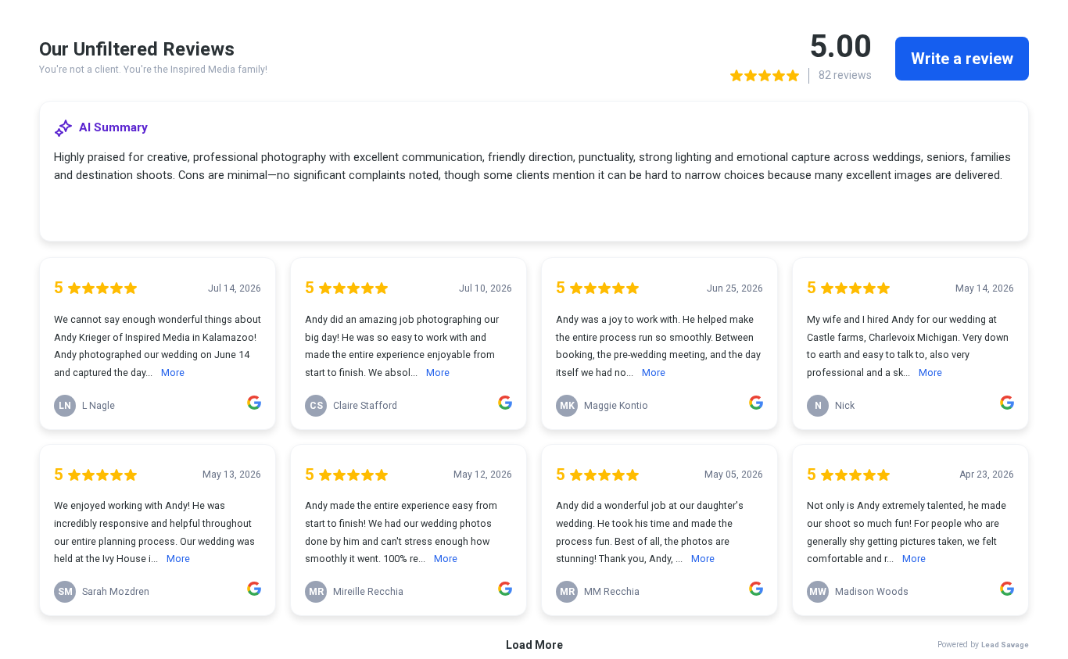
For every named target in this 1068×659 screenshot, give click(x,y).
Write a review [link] (962, 58)
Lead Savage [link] (1005, 644)
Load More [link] (534, 645)
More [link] (173, 372)
